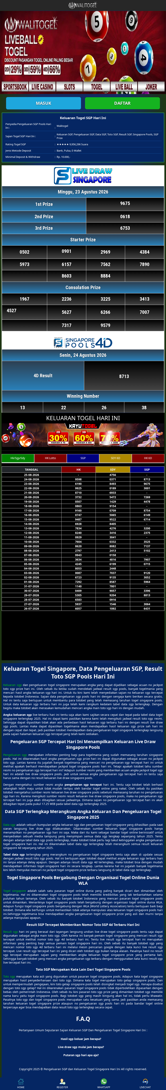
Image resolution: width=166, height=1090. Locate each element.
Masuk (43, 103)
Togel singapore (14, 891)
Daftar (122, 103)
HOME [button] (20, 1087)
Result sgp (10, 932)
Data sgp (9, 825)
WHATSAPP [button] (103, 1087)
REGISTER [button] (62, 1087)
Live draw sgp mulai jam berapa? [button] (81, 1047)
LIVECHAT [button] (145, 1087)
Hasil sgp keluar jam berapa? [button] (81, 1039)
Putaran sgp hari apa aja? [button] (81, 1055)
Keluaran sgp (12, 685)
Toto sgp (9, 976)
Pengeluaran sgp (15, 755)
